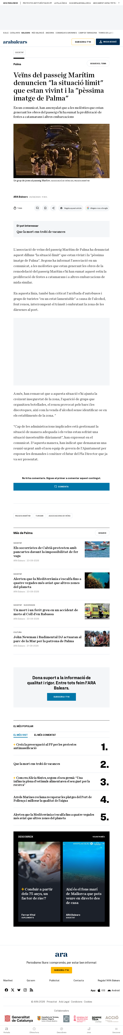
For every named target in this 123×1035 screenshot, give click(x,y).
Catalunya (15, 33)
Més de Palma (23, 533)
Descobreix (25, 836)
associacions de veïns (59, 516)
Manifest (8, 980)
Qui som (31, 980)
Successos (29, 605)
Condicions (76, 1001)
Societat (19, 52)
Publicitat (54, 980)
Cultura (17, 632)
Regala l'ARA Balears (109, 980)
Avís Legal (64, 1001)
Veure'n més (99, 836)
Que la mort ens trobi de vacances (41, 231)
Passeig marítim (22, 516)
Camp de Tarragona (87, 33)
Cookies (88, 1001)
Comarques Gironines (66, 33)
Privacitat (52, 1001)
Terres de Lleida (106, 33)
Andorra (50, 33)
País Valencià (38, 33)
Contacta (79, 980)
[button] (119, 3)
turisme (40, 516)
